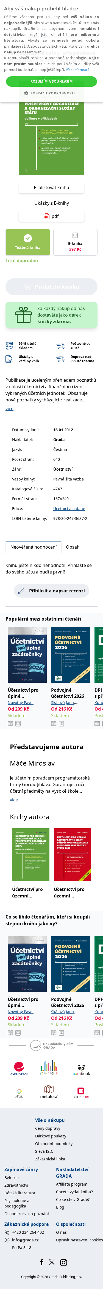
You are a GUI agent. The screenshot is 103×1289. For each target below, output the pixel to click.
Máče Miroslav (32, 762)
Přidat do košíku (57, 286)
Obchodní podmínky (54, 1143)
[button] (51, 93)
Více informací (77, 69)
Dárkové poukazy (50, 1136)
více (9, 408)
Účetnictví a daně (69, 508)
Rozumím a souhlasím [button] (51, 81)
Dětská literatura (19, 1192)
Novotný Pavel (21, 702)
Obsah (73, 547)
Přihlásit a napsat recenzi (57, 591)
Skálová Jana (62, 702)
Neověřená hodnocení (33, 547)
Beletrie (11, 1177)
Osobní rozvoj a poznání (26, 1213)
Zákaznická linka (50, 1158)
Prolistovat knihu (51, 187)
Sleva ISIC (44, 1151)
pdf (55, 216)
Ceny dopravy (47, 1128)
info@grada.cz (25, 1239)
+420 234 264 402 (28, 1232)
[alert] (51, 51)
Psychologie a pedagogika (16, 1203)
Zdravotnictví (16, 1185)
